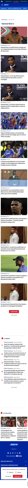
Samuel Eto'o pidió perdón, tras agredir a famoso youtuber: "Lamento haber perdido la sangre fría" (14, 220)
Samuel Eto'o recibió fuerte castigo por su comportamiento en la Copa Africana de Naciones (13, 49)
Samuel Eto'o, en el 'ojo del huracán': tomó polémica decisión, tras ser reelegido (12, 77)
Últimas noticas (8, 1)
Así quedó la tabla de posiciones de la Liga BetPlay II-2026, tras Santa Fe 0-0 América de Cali (14, 372)
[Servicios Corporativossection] (25, 465)
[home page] (2, 1)
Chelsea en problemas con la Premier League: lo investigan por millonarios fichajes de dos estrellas (13, 163)
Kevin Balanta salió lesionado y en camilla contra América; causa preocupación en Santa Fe (15, 381)
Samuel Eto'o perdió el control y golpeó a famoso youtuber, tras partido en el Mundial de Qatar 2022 (14, 277)
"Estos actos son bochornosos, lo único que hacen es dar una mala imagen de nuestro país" (15, 355)
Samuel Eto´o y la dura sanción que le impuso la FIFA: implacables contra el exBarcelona (13, 106)
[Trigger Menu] (2, 5)
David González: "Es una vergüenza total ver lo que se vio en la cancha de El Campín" (15, 363)
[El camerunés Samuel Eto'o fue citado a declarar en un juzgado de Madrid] (14, 292)
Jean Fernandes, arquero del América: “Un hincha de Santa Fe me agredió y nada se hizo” (14, 346)
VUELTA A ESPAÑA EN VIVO (14, 8)
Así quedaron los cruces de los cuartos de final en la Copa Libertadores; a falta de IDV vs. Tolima (8, 433)
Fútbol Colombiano (8, 342)
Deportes (11, 472)
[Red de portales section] (25, 461)
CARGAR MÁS (14, 311)
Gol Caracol (16, 1)
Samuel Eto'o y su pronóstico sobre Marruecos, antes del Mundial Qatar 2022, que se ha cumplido (12, 191)
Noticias (19, 472)
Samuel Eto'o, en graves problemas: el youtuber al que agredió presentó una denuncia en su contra (13, 249)
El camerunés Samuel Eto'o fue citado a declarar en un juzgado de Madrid (13, 305)
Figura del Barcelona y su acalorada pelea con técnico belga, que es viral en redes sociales (13, 134)
